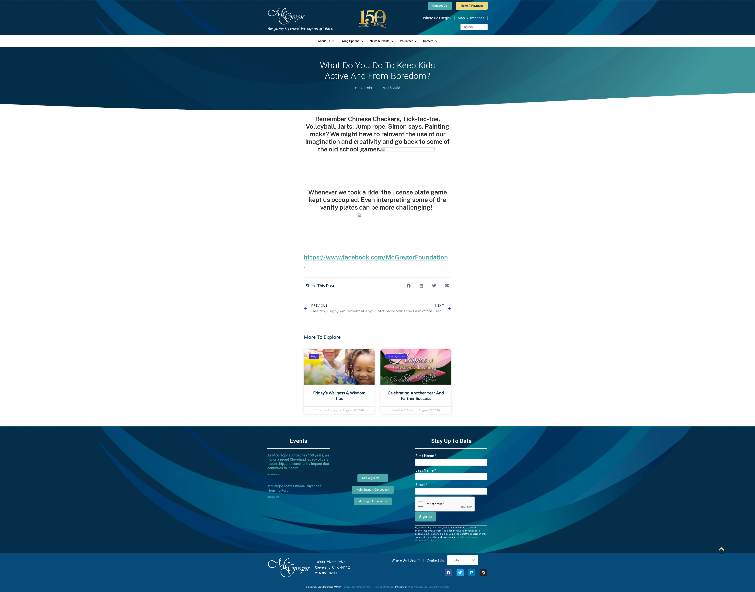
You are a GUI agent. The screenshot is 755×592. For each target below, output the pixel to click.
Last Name (425, 470)
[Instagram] (483, 572)
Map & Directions (471, 18)
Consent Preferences (439, 587)
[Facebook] (448, 572)
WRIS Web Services (417, 587)
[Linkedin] (471, 572)
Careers (428, 41)
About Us (324, 41)
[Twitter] (460, 572)
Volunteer (406, 41)
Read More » (274, 474)
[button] (408, 285)
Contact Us (435, 560)
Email (421, 485)
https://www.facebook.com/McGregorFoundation (376, 257)
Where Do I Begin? (437, 18)
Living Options (350, 41)
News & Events (379, 41)
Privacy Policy (349, 587)
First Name (425, 456)
